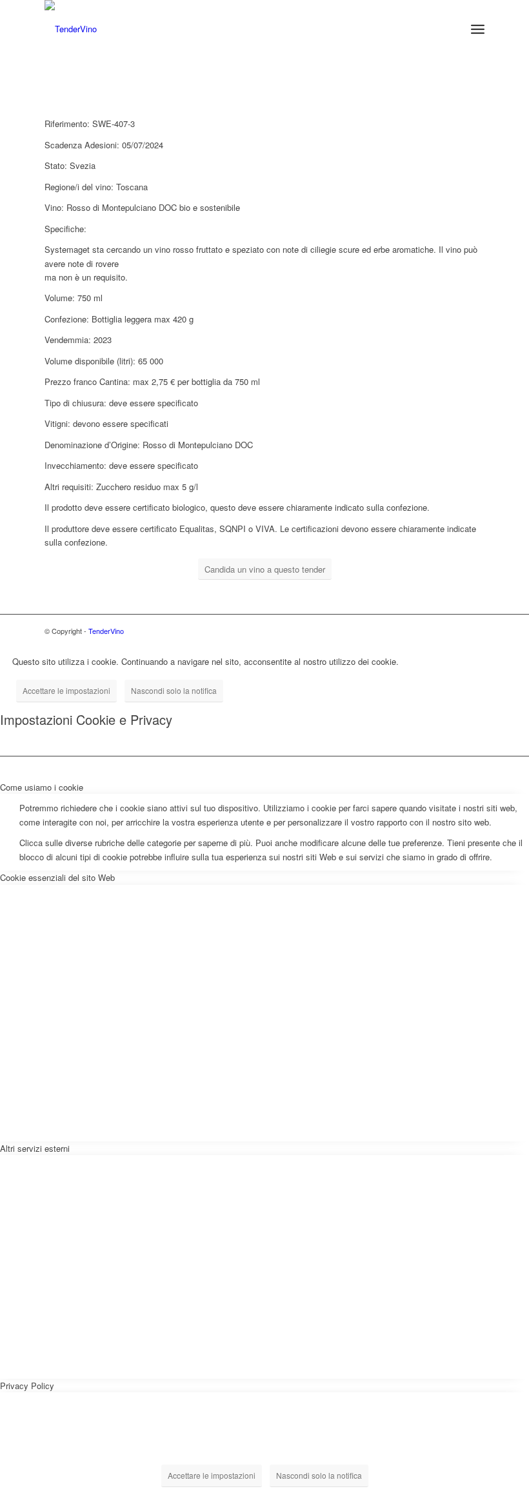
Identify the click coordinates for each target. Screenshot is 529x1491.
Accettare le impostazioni (66, 690)
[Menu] (477, 29)
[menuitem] (449, 29)
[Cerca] (449, 29)
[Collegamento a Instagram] (474, 630)
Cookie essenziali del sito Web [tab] (57, 877)
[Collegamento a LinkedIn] (455, 630)
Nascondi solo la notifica (174, 690)
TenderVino (106, 631)
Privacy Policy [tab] (27, 1385)
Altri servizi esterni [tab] (35, 1148)
